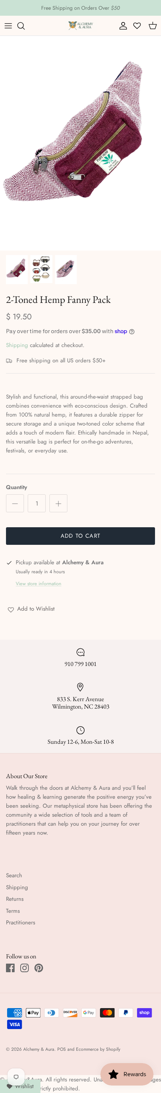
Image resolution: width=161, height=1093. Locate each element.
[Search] (24, 26)
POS (61, 1049)
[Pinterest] (38, 968)
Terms (13, 911)
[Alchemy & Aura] (81, 25)
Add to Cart (80, 536)
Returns (15, 899)
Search (14, 875)
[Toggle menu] (8, 26)
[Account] (121, 26)
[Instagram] (24, 968)
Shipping (17, 345)
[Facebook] (10, 968)
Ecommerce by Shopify (98, 1049)
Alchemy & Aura (38, 1049)
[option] (80, 143)
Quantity (16, 487)
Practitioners (20, 922)
